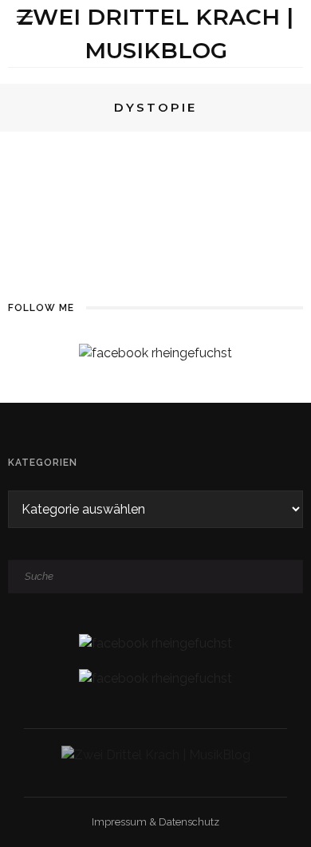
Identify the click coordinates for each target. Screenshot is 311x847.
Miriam (181, 147)
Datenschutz (189, 822)
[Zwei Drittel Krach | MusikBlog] (155, 754)
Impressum (119, 822)
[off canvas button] (25, 17)
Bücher (129, 147)
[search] (286, 16)
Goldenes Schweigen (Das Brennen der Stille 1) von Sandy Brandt (204, 188)
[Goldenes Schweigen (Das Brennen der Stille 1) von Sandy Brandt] (53, 176)
